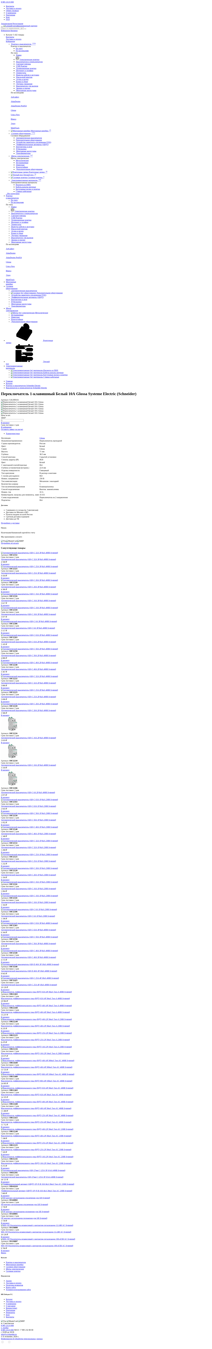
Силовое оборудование (15, 1267)
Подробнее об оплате (10, 543)
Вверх (3, 1253)
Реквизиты (10, 1312)
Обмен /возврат (12, 11)
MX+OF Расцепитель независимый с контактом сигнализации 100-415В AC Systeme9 (37, 1246)
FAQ (8, 19)
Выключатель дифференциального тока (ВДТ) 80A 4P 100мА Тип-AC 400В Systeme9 (36, 1081)
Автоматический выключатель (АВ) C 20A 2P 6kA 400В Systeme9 (28, 710)
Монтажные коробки (14, 1265)
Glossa (42, 438)
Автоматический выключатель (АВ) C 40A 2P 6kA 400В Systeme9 (28, 669)
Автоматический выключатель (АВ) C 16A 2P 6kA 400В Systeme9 (28, 738)
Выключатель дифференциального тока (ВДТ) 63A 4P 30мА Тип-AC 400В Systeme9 (36, 1095)
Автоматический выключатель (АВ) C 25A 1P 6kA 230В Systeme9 (28, 861)
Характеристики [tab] (13, 433)
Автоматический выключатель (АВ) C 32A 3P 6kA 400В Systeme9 (28, 559)
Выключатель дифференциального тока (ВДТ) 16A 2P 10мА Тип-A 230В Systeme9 (35, 1053)
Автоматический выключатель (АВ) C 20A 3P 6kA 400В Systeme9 (28, 587)
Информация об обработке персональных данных (22, 1339)
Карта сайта (11, 1287)
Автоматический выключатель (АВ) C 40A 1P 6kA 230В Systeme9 (28, 834)
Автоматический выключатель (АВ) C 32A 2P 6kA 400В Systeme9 (28, 683)
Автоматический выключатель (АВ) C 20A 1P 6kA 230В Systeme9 (28, 875)
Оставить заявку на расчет (12, 429)
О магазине (10, 1306)
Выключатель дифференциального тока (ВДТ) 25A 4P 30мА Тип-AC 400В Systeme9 (36, 1122)
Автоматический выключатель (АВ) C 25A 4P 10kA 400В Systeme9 (29, 985)
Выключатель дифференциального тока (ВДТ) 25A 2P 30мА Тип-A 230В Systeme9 (35, 1040)
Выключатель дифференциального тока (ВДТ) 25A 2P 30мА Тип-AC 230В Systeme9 (36, 1150)
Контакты (10, 6)
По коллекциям (22, 51)
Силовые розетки (13, 1271)
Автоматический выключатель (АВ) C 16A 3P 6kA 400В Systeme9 (28, 601)
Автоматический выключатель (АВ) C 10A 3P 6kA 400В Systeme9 (28, 614)
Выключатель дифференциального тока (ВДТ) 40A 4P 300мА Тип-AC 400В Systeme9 (36, 1067)
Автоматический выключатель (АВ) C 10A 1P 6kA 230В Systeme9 (28, 902)
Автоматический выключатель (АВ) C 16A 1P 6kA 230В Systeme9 (28, 889)
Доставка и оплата (13, 8)
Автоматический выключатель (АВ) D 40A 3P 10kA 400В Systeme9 (29, 971)
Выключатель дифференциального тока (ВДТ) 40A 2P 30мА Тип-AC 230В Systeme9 (36, 1136)
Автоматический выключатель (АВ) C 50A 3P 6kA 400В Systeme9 (28, 943)
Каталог (9, 1299)
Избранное (10, 41)
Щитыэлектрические (12, 309)
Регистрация (18, 24)
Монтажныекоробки (11, 283)
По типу (19, 48)
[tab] (108, 433)
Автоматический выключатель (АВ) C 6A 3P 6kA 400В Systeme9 (28, 628)
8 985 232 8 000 (7, 2)
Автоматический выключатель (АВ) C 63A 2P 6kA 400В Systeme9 (28, 642)
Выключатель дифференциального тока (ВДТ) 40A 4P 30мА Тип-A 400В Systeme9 (35, 1012)
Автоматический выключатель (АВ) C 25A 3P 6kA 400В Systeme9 (28, 573)
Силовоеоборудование (12, 287)
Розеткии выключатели (12, 197)
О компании (11, 13)
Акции (9, 1281)
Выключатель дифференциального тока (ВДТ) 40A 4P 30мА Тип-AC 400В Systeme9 (36, 1108)
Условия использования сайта (18, 1290)
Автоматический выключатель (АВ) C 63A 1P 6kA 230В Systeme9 (28, 806)
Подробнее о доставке (10, 523)
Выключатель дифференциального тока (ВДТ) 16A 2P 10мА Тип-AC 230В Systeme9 (36, 1163)
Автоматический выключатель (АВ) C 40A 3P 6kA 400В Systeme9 (28, 957)
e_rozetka (4, 1328)
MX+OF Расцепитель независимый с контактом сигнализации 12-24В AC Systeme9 (36, 1232)
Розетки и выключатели (16, 1262)
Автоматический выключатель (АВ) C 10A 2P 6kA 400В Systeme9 (28, 765)
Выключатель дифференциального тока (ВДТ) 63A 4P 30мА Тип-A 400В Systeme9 (35, 998)
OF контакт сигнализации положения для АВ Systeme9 (24, 1218)
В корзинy (5, 423)
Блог (8, 17)
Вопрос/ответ (11, 1308)
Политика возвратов (14, 1285)
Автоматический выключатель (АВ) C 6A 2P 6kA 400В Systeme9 (28, 792)
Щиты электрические (15, 1269)
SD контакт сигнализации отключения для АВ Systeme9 (24, 1204)
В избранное (6, 427)
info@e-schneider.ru (9, 1334)
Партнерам (10, 15)
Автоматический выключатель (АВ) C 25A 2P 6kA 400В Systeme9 (28, 697)
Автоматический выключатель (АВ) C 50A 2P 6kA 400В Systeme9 (28, 655)
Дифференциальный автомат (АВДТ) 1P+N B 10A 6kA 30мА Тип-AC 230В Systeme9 (36, 1191)
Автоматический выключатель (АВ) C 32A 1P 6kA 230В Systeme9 (28, 847)
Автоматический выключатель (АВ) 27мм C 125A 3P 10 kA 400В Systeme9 (32, 1177)
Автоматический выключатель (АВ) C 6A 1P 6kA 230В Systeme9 (28, 916)
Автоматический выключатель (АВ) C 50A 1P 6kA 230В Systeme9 (28, 820)
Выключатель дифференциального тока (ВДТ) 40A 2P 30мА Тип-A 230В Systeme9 (35, 1026)
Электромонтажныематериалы (14, 367)
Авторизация (6, 24)
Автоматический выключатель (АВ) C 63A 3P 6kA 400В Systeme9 (28, 930)
